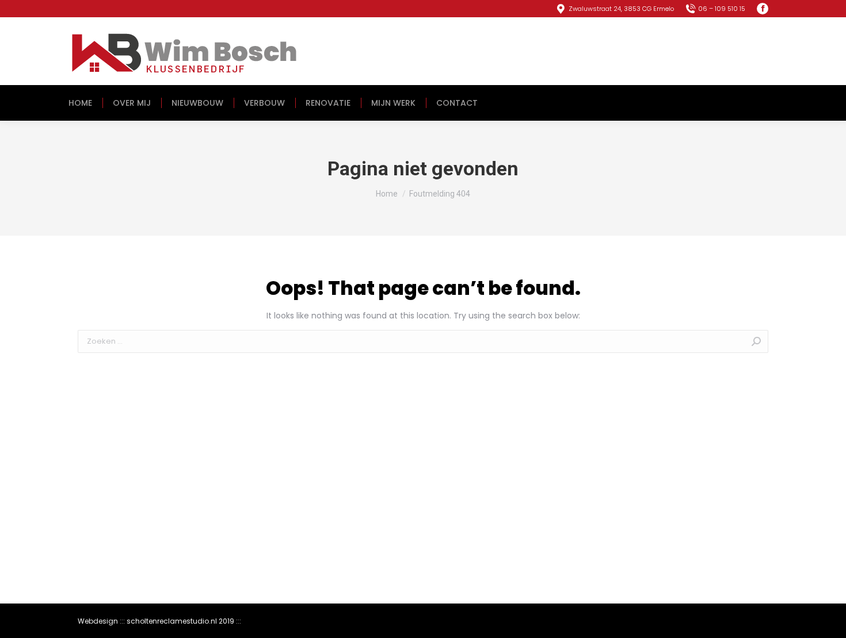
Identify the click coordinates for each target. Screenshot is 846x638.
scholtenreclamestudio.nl (172, 621)
